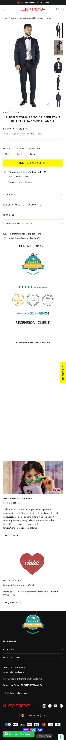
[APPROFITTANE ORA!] (33, 559)
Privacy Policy (45, 736)
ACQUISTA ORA (12, 602)
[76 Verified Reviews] (33, 276)
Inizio (5, 18)
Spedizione (21, 133)
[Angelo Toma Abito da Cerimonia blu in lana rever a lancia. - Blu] (5, 437)
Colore (20, 148)
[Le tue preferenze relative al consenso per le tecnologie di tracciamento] (61, 737)
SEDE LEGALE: (10, 641)
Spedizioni (9, 215)
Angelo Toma (11, 112)
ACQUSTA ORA (11, 535)
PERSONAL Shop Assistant (18, 223)
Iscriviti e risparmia (14, 667)
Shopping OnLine (12, 657)
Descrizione (10, 195)
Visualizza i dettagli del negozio (21, 182)
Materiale (35, 148)
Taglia (7, 148)
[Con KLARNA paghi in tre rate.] (33, 477)
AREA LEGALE (9, 649)
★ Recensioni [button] (63, 373)
